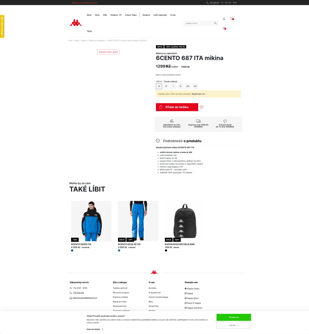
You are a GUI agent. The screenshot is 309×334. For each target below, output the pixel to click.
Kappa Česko (193, 288)
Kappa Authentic (194, 308)
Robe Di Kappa (194, 303)
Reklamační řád (119, 306)
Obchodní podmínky (121, 311)
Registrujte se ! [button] (198, 94)
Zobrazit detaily (93, 329)
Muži (77, 40)
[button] (224, 18)
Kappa (190, 293)
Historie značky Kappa (158, 297)
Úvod (70, 40)
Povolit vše (234, 317)
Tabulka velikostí (170, 81)
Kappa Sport (193, 298)
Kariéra (152, 311)
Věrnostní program (121, 292)
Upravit (232, 325)
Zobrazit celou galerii (108, 52)
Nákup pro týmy (119, 301)
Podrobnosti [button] (181, 141)
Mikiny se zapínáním (97, 40)
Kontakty (152, 288)
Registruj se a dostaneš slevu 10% (84, 2)
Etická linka (154, 306)
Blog (151, 301)
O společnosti (155, 292)
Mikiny (84, 40)
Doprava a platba (120, 297)
